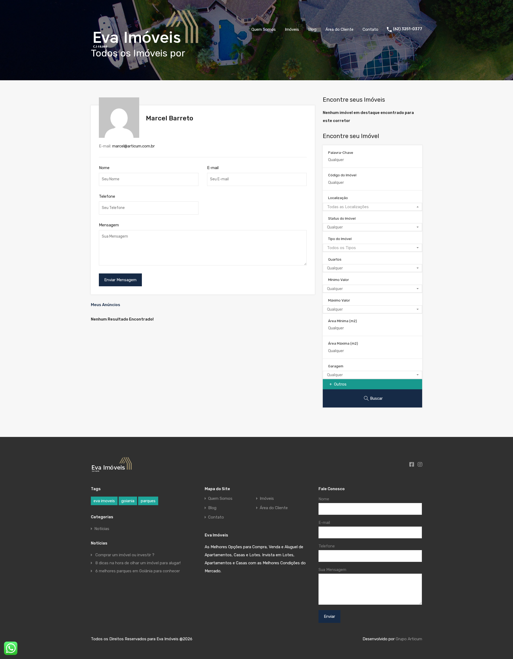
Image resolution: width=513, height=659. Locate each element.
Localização (338, 198)
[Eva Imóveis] (146, 49)
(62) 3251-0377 (407, 29)
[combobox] (372, 207)
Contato (370, 29)
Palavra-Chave (340, 153)
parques (148, 500)
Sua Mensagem (332, 569)
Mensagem (109, 225)
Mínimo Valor (338, 280)
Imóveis (292, 29)
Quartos (334, 259)
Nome (104, 167)
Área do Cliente (339, 29)
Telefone (107, 196)
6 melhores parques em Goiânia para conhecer (137, 571)
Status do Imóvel (342, 218)
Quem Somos (263, 29)
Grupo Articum (409, 639)
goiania (127, 500)
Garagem (335, 366)
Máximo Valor (339, 300)
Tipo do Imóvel (340, 239)
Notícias (101, 528)
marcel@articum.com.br (133, 146)
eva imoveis (104, 500)
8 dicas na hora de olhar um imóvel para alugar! (138, 563)
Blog (312, 29)
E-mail (213, 167)
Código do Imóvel (342, 175)
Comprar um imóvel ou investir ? (124, 555)
